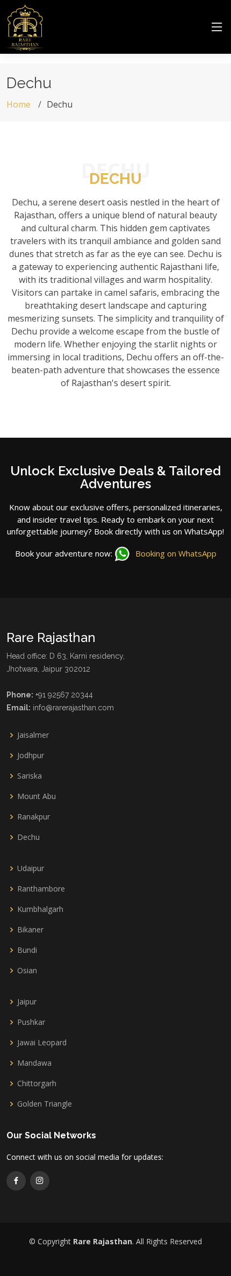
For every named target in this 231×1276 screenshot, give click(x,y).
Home (18, 104)
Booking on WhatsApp (174, 553)
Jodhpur (30, 755)
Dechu (28, 837)
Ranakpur (33, 817)
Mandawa (34, 1063)
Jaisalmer (33, 735)
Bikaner (30, 929)
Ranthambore (41, 889)
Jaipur (27, 1002)
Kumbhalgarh (40, 909)
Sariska (29, 776)
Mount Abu (36, 796)
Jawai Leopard (42, 1042)
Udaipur (30, 868)
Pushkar (31, 1022)
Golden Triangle (44, 1104)
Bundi (27, 950)
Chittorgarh (36, 1083)
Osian (27, 970)
